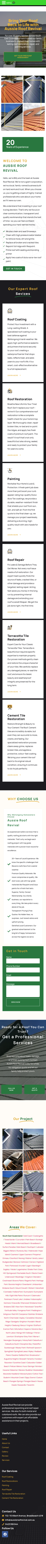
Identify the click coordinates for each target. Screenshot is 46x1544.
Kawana (6, 1370)
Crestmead (7, 1280)
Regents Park (30, 1280)
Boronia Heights (15, 1284)
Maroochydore (26, 1374)
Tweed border (9, 1239)
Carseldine (30, 1318)
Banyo (23, 1325)
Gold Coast (27, 1236)
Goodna (15, 1355)
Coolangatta (38, 1236)
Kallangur (29, 1333)
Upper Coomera (25, 1254)
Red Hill (15, 1314)
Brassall (23, 1359)
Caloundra (31, 1362)
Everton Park (8, 1329)
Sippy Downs (30, 1377)
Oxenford (13, 1258)
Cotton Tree (37, 1374)
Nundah (31, 1321)
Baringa (31, 1366)
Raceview (8, 1362)
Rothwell (30, 1347)
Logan (28, 1265)
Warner (36, 1336)
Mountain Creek (17, 1377)
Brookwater (34, 1355)
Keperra (27, 1329)
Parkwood (14, 1265)
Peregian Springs (16, 1381)
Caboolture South (12, 1344)
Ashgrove (7, 1314)
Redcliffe (36, 1344)
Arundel (22, 1265)
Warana (22, 1370)
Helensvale (33, 1251)
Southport (31, 1247)
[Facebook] (5, 1534)
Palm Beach (30, 1239)
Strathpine (19, 1336)
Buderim (7, 1377)
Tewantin (30, 1385)
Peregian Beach (30, 1381)
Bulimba (31, 1314)
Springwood (11, 1273)
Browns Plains (18, 1280)
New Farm (20, 1306)
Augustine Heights (11, 1359)
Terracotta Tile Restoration (18, 637)
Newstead (29, 1306)
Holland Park (18, 1292)
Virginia (30, 1325)
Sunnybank (28, 1292)
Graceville (16, 1303)
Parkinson (8, 1299)
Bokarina (13, 1370)
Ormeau (6, 1258)
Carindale (8, 1292)
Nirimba (38, 1366)
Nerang (21, 1258)
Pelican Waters (16, 1366)
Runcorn (27, 1295)
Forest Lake (17, 1299)
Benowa (17, 1262)
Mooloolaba (37, 1370)
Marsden (36, 1277)
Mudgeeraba (7, 1262)
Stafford (37, 1325)
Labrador (40, 1247)
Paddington (36, 1310)
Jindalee (26, 1299)
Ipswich (38, 1347)
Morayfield (27, 1340)
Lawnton (10, 1336)
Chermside (14, 1318)
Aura (25, 1366)
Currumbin (20, 1239)
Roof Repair (15, 560)
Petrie (36, 1333)
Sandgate (15, 1321)
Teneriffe (37, 1306)
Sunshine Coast (19, 1362)
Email (8, 975)
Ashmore (24, 1262)
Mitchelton (19, 1329)
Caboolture (37, 1340)
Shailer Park (32, 1269)
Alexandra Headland (11, 1374)
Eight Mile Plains (16, 1295)
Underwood (9, 1277)
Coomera (14, 1254)
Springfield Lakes (20, 1351)
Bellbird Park (24, 1355)
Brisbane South (8, 1288)
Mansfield (40, 1288)
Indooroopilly (36, 1299)
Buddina (29, 1370)
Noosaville (22, 1385)
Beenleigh (36, 1265)
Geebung (15, 1325)
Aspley (22, 1318)
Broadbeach (35, 1243)
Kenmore (7, 1303)
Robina (28, 1258)
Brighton (23, 1321)
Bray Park (28, 1336)
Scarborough (9, 1347)
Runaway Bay (22, 1251)
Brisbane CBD (9, 1306)
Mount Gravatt (21, 1288)
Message (10, 984)
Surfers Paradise (9, 1247)
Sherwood (25, 1303)
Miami (13, 1243)
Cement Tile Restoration (16, 717)
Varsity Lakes (37, 1258)
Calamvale (36, 1295)
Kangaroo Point (24, 1310)
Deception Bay (26, 1344)
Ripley (31, 1351)
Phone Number (13, 966)
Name (9, 957)
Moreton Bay (37, 1329)
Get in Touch (14, 268)
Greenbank (26, 1284)
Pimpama (36, 1254)
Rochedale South (24, 1273)
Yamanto (30, 1359)
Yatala (13, 1269)
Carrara (32, 1262)
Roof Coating (16, 319)
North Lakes (10, 1333)
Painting (13, 479)
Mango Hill (21, 1333)
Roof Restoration (19, 399)
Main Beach (21, 1247)
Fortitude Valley (11, 1310)
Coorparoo (23, 1314)
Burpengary (17, 1340)
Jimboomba (36, 1284)
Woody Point (21, 1347)
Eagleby (6, 1269)
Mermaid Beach (23, 1243)
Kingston (28, 1277)
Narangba (7, 1340)
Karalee (38, 1359)
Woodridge (19, 1277)
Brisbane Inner (35, 1303)
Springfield (8, 1351)
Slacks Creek (37, 1273)
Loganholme (21, 1269)
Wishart (31, 1288)
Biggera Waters (9, 1251)
